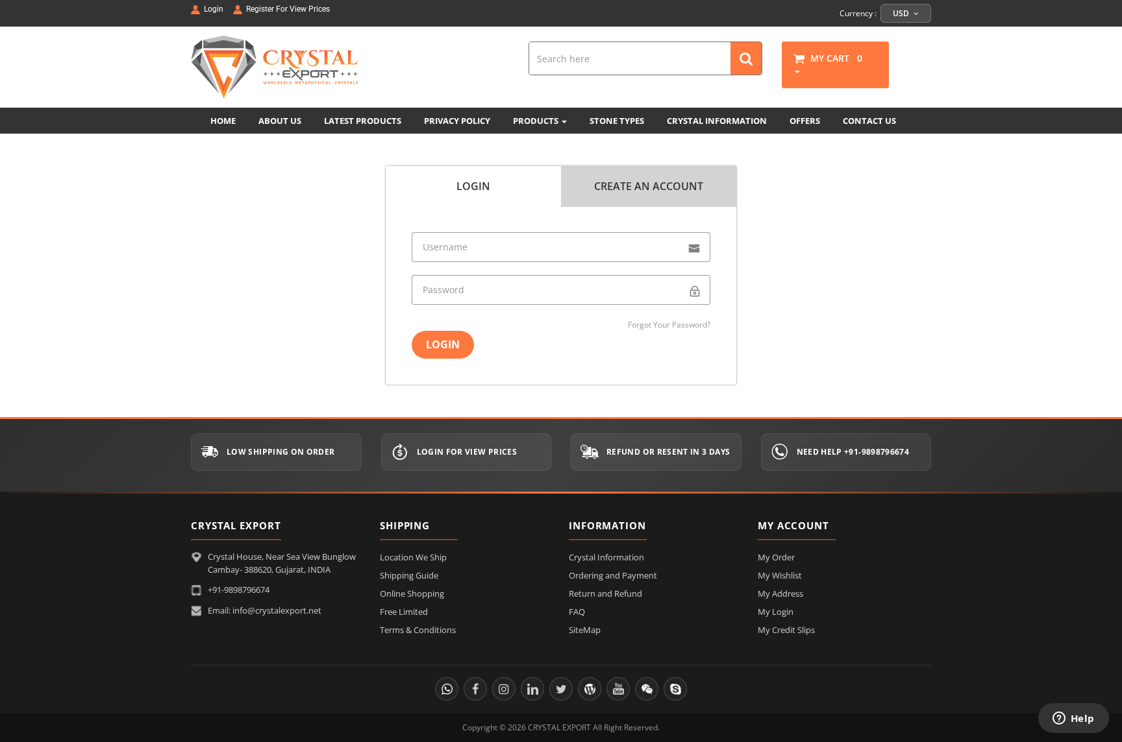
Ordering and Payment (613, 575)
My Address (780, 593)
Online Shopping (412, 593)
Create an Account (648, 186)
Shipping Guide (409, 575)
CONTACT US (869, 120)
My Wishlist (780, 575)
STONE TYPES (617, 120)
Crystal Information (606, 557)
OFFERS (805, 120)
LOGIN (443, 344)
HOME (223, 120)
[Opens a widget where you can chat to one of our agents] (1073, 719)
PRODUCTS (536, 120)
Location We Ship (413, 557)
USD (902, 13)
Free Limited (404, 611)
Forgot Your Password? (669, 324)
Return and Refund (605, 593)
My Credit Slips (786, 630)
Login (473, 186)
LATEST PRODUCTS (362, 120)
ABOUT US (279, 120)
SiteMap (585, 630)
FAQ (577, 611)
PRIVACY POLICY (457, 120)
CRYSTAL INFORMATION (717, 120)
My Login (775, 611)
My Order (776, 557)
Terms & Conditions (418, 630)
